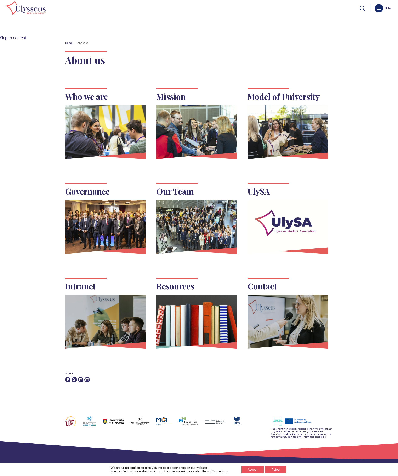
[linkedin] (80, 379)
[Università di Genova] (117, 423)
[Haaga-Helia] (192, 423)
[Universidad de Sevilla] (74, 423)
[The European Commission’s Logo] (295, 425)
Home (69, 43)
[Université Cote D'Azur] (93, 423)
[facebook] (67, 379)
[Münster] (218, 423)
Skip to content (13, 38)
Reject (276, 469)
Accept (252, 469)
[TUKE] (143, 423)
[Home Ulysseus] (26, 8)
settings (222, 471)
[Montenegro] (240, 423)
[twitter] (74, 379)
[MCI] (167, 423)
